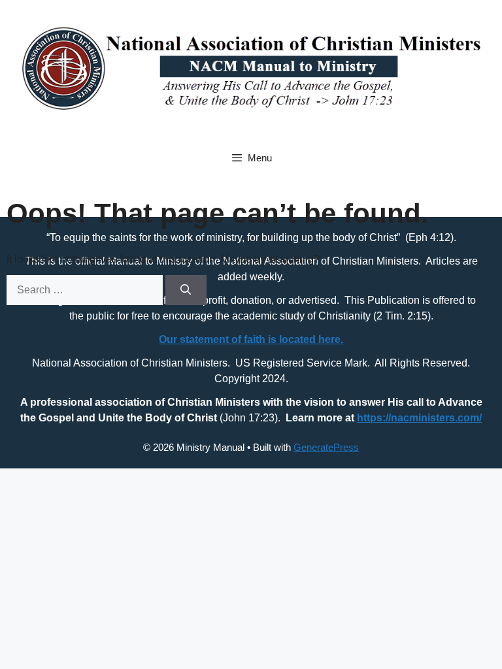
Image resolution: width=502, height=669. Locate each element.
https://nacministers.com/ (419, 417)
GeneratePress (326, 447)
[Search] (186, 290)
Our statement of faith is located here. (251, 339)
